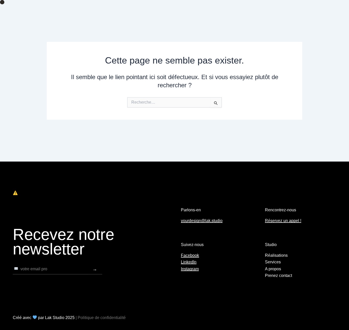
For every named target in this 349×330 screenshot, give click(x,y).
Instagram (190, 269)
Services (273, 262)
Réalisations (276, 255)
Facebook (190, 255)
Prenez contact (278, 275)
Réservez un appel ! (283, 220)
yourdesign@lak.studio (202, 220)
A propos (273, 269)
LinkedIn (188, 262)
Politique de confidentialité (102, 317)
